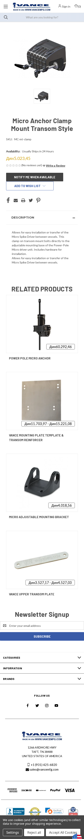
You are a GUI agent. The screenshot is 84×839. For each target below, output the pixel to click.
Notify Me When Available (34, 177)
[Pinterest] (38, 200)
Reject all (34, 832)
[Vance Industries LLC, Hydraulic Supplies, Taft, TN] (15, 812)
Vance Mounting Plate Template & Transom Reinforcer (36, 437)
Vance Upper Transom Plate (31, 594)
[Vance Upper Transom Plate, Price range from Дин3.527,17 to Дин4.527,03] (42, 560)
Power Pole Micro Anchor (30, 358)
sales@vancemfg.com (44, 769)
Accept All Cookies (63, 832)
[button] (54, 165)
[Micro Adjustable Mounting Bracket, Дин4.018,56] (42, 483)
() (79, 6)
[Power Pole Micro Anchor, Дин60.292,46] (42, 324)
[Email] (16, 200)
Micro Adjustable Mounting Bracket (39, 517)
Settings (12, 832)
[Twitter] (31, 200)
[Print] (23, 200)
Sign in (66, 6)
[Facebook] (8, 200)
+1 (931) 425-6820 (44, 764)
